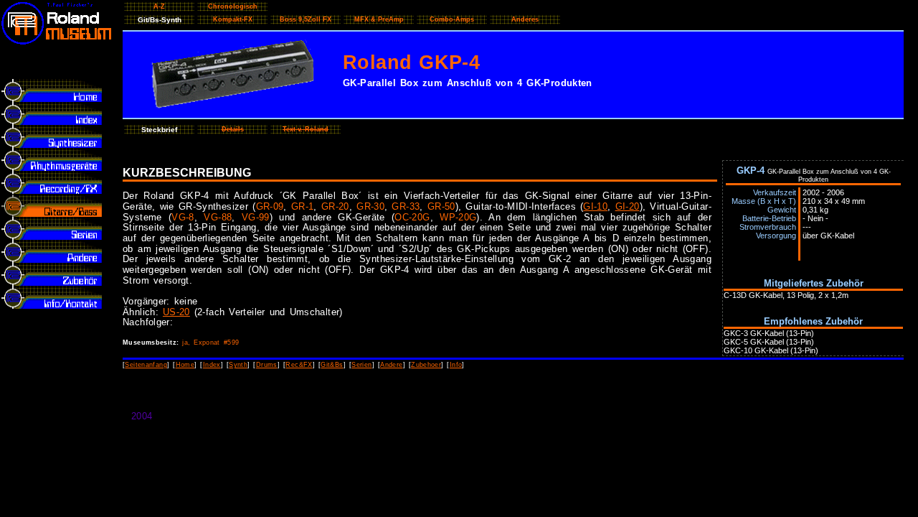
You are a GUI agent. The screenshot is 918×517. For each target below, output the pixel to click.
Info (456, 364)
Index (212, 364)
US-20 (176, 312)
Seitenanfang (146, 364)
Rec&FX (298, 364)
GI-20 (627, 206)
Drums (267, 364)
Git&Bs (332, 364)
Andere (391, 364)
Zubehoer (426, 364)
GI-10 (595, 206)
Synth (238, 364)
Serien (361, 364)
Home (185, 364)
